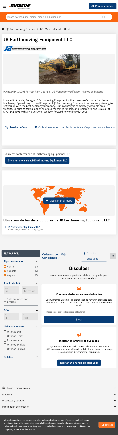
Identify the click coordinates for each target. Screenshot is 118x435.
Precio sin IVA (12, 283)
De (5, 315)
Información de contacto (15, 406)
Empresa (7, 394)
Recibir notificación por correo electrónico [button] (90, 127)
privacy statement (15, 429)
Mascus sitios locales (18, 388)
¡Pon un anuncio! (104, 6)
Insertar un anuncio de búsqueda (79, 362)
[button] (21, 253)
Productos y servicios (13, 400)
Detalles (8, 357)
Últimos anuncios (14, 326)
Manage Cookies (76, 426)
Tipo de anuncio (13, 261)
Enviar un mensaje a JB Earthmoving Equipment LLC (37, 160)
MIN (6, 288)
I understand (107, 425)
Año (6, 310)
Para (24, 315)
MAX (24, 288)
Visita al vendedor (48, 127)
